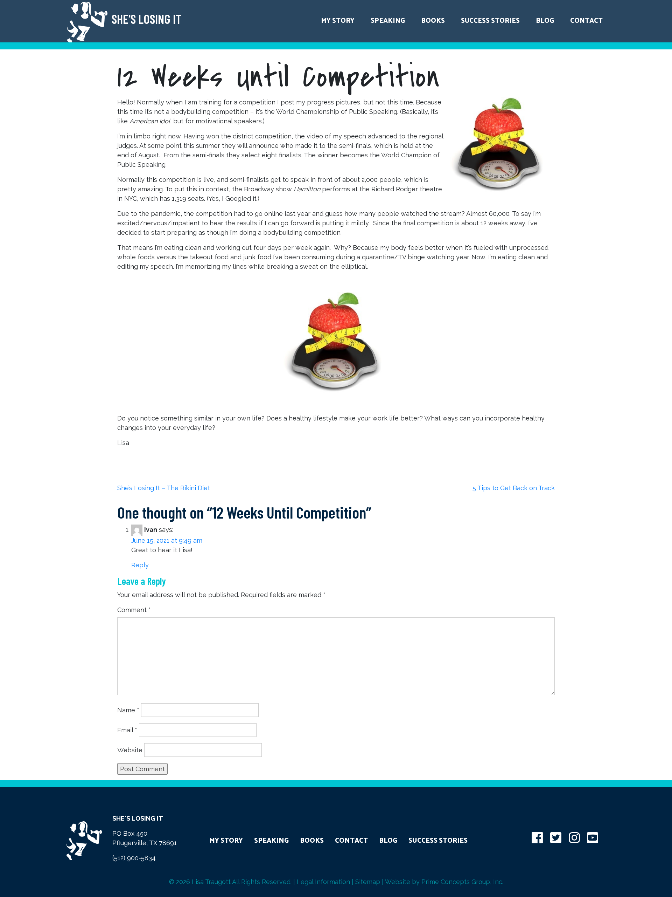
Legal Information (323, 881)
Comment (134, 610)
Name (128, 710)
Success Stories (490, 20)
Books (433, 20)
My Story (338, 20)
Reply (140, 565)
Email (127, 730)
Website (129, 750)
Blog (545, 20)
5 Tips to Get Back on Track (513, 488)
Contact (586, 20)
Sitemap (367, 881)
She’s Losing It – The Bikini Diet (163, 488)
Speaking (388, 20)
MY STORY (226, 840)
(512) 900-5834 (134, 858)
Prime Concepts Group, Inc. (462, 881)
